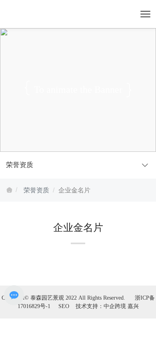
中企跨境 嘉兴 (121, 306)
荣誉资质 (36, 190)
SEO (63, 306)
